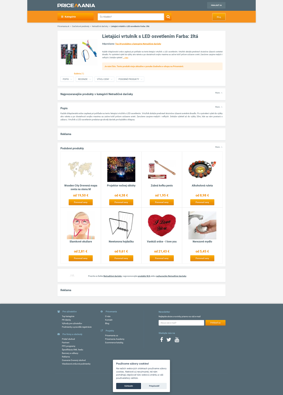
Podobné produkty (129, 79)
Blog (219, 17)
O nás (107, 316)
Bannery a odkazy (70, 353)
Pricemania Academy (114, 339)
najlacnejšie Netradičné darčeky (171, 276)
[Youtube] (177, 340)
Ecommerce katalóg (114, 342)
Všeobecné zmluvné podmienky (76, 364)
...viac (125, 57)
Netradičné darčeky (100, 26)
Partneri (65, 342)
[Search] (168, 16)
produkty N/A (144, 276)
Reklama (66, 357)
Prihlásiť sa (216, 5)
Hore (217, 93)
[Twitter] (169, 340)
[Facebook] (161, 340)
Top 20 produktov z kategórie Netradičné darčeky (138, 44)
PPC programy (68, 346)
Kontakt (108, 320)
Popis (66, 79)
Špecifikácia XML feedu (72, 349)
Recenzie (83, 79)
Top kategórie (68, 316)
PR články (66, 320)
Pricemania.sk (63, 26)
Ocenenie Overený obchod (74, 360)
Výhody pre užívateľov (72, 323)
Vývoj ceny (103, 79)
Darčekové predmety (80, 26)
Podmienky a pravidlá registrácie (77, 327)
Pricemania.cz (111, 335)
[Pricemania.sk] (76, 5)
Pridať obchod (68, 339)
